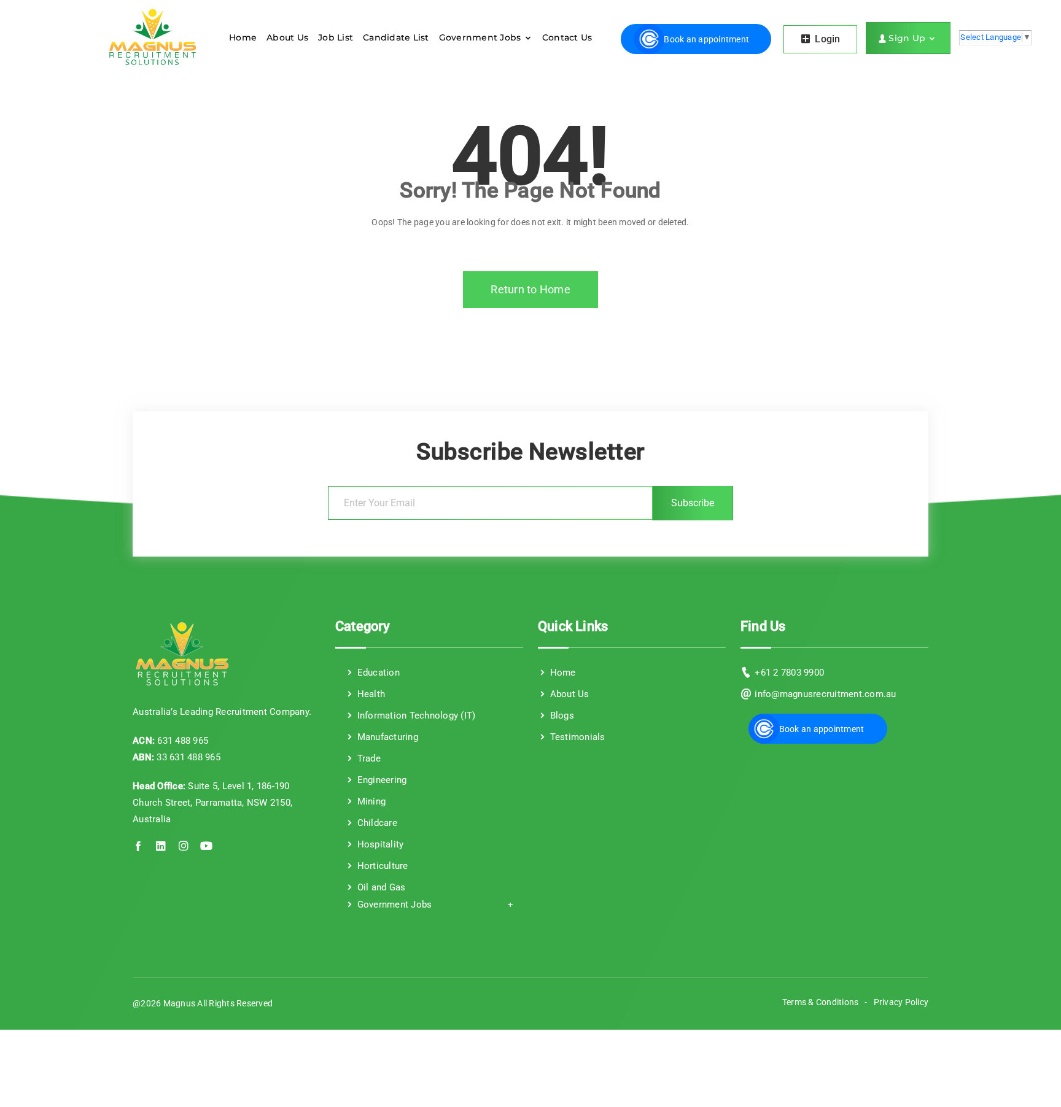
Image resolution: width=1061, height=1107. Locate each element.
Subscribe (692, 503)
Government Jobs (481, 37)
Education (377, 672)
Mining (370, 801)
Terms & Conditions (820, 1002)
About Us (287, 37)
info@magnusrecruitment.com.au (825, 694)
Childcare (375, 822)
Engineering (380, 779)
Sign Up (908, 38)
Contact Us (567, 37)
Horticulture (381, 865)
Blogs (560, 715)
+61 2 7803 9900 (789, 672)
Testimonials (576, 736)
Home (243, 37)
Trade (367, 758)
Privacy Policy (901, 1002)
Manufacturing (386, 736)
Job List (335, 37)
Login (826, 39)
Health (369, 694)
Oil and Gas (379, 887)
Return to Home (530, 289)
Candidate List (396, 37)
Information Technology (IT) (414, 715)
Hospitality (378, 844)
